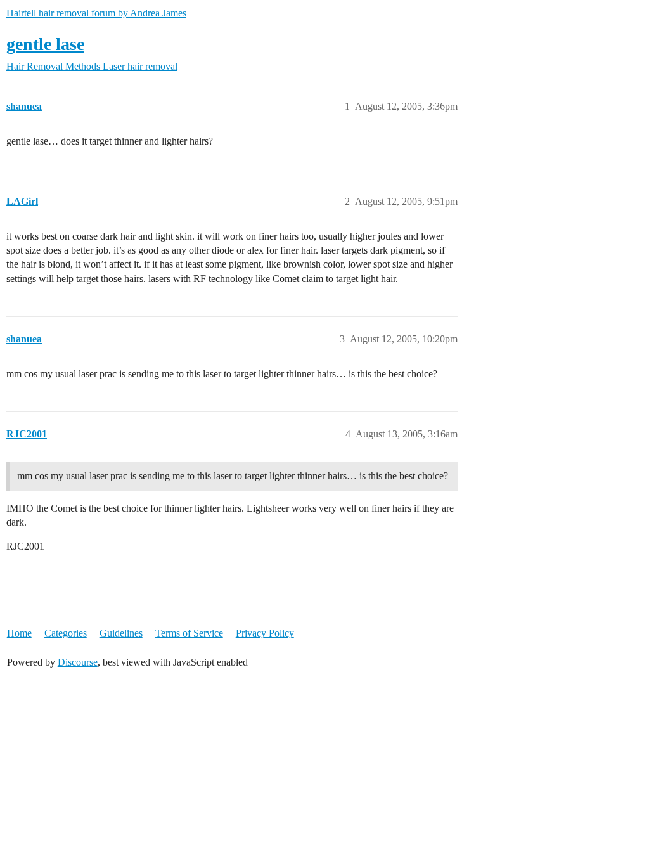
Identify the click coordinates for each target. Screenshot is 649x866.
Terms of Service (189, 633)
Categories (65, 633)
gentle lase (45, 44)
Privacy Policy (265, 633)
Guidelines (121, 633)
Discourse (78, 662)
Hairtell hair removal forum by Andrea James (96, 13)
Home (19, 633)
